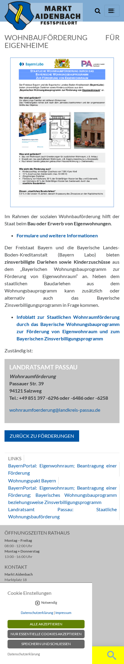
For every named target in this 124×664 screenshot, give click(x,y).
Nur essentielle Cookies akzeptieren (46, 634)
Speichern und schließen (46, 644)
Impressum (63, 613)
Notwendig (49, 602)
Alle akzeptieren (46, 624)
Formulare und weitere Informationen (57, 235)
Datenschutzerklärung (37, 613)
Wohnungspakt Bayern (32, 480)
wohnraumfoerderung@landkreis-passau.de (54, 410)
